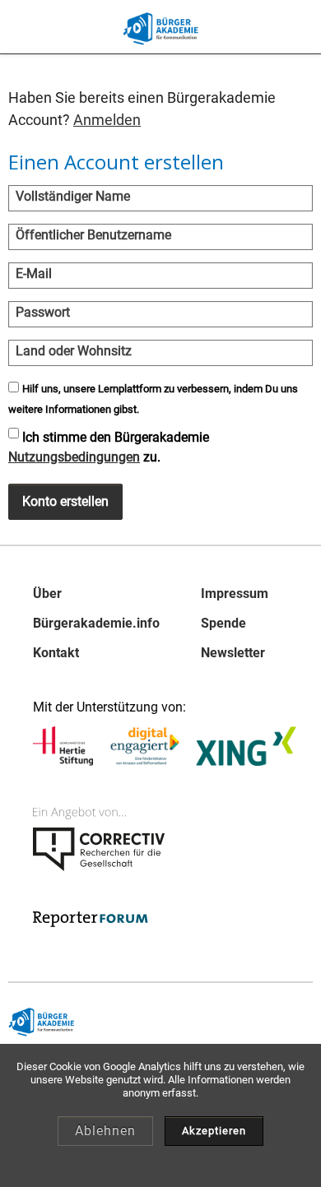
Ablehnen (105, 1130)
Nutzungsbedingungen (74, 457)
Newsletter (233, 653)
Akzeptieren (214, 1130)
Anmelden (107, 119)
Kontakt (56, 653)
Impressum (234, 593)
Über (47, 593)
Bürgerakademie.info (96, 623)
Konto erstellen (65, 501)
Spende (223, 623)
